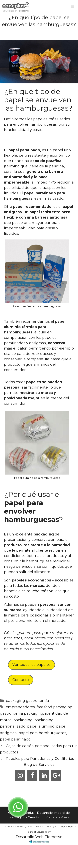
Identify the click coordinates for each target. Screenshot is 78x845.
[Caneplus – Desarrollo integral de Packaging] (15, 7)
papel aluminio (40, 726)
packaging (23, 720)
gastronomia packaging (21, 713)
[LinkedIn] (44, 775)
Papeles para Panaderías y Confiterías (40, 758)
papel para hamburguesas (42, 733)
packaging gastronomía (27, 700)
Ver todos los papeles (31, 664)
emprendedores (20, 707)
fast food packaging (54, 707)
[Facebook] (32, 775)
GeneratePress (57, 817)
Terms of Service (35, 831)
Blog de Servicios (39, 764)
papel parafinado (15, 739)
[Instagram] (20, 775)
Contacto (20, 680)
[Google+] (56, 775)
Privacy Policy (64, 826)
